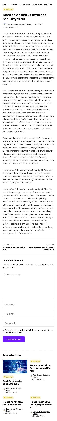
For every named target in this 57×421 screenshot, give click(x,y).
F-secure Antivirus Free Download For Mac (40, 368)
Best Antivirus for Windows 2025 (13, 382)
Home (5, 5)
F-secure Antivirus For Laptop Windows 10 (41, 405)
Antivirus (14, 5)
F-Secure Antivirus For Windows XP (13, 403)
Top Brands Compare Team (19, 24)
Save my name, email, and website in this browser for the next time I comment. (29, 331)
